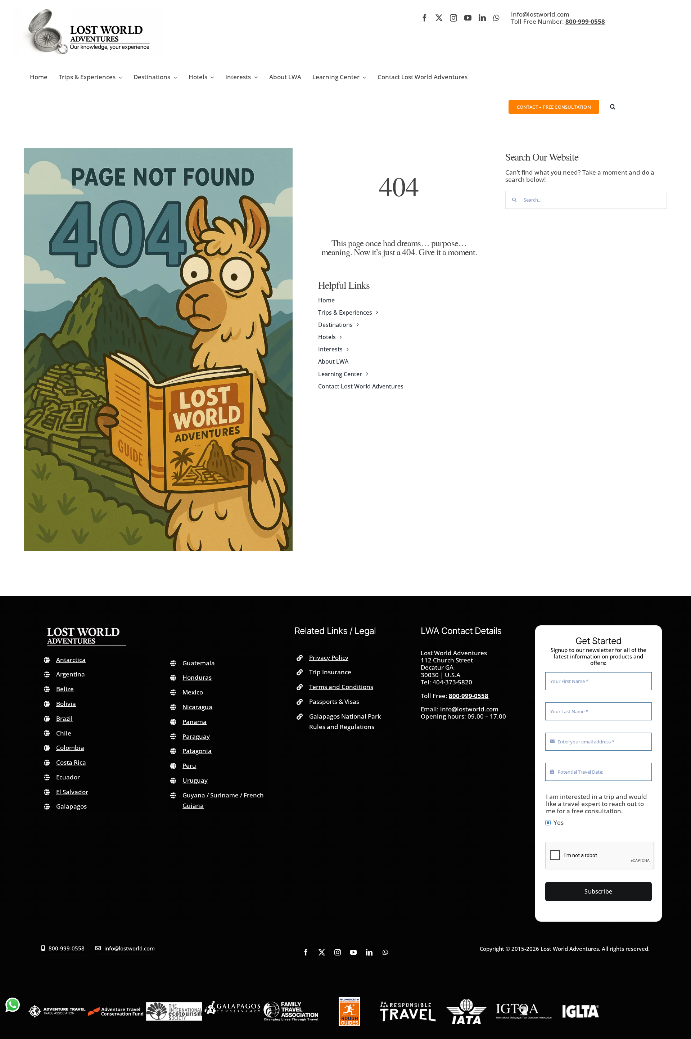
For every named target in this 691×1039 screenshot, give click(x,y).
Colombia (70, 747)
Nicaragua (197, 707)
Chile (63, 733)
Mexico (192, 692)
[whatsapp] (496, 18)
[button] (612, 106)
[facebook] (424, 18)
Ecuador (68, 777)
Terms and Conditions (341, 687)
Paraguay (196, 736)
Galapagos (71, 806)
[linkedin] (482, 18)
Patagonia (197, 751)
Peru (189, 765)
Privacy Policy (328, 657)
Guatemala (198, 663)
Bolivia (66, 704)
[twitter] (439, 18)
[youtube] (467, 18)
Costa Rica (71, 762)
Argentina (70, 674)
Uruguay (195, 780)
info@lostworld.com (540, 14)
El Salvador (72, 792)
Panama (194, 722)
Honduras (197, 677)
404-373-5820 (452, 682)
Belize (65, 689)
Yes (559, 822)
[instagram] (453, 18)
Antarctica (71, 660)
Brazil (64, 718)
